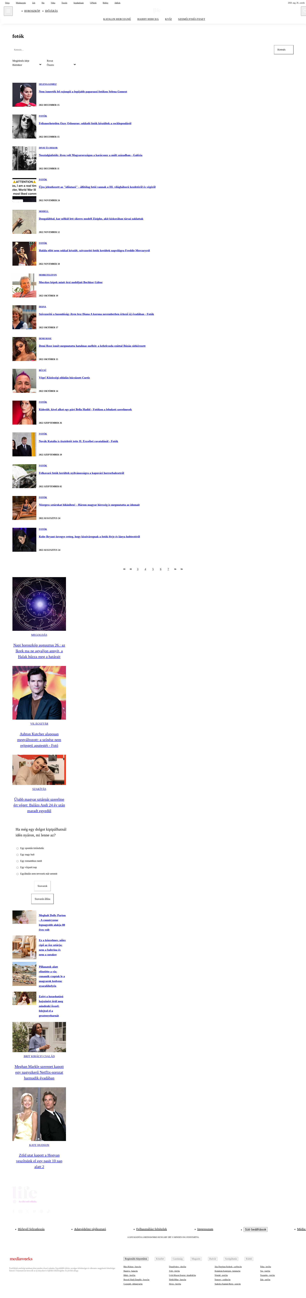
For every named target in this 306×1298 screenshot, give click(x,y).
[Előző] (130, 569)
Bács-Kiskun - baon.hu (132, 1267)
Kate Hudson (39, 1145)
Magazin (196, 1258)
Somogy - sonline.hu (222, 1280)
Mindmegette (21, 3)
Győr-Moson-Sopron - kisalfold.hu (182, 1275)
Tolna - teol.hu (265, 1267)
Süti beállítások (255, 1229)
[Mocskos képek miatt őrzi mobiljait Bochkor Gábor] (24, 285)
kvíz (168, 19)
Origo (7, 3)
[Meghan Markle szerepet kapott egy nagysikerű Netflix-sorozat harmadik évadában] (39, 1037)
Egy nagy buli (27, 854)
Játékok (117, 3)
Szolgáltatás (231, 1258)
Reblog (105, 3)
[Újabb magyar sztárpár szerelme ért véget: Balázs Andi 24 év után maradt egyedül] (39, 770)
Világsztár (39, 723)
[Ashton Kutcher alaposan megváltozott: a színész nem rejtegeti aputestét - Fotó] (39, 693)
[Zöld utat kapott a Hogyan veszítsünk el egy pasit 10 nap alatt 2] (39, 1114)
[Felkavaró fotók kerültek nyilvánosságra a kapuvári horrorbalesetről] (24, 476)
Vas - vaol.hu (265, 1271)
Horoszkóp (32, 11)
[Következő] (175, 569)
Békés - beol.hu (129, 1275)
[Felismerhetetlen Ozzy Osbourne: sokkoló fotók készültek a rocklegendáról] (24, 126)
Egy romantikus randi (31, 861)
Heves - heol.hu (175, 1284)
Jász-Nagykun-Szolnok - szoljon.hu (228, 1267)
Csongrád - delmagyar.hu (133, 1284)
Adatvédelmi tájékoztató (90, 1229)
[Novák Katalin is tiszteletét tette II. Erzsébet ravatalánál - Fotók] (24, 444)
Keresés (281, 49)
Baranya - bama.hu (131, 1271)
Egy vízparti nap (28, 867)
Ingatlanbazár (79, 3)
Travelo (64, 3)
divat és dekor (48, 148)
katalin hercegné (117, 19)
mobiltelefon (48, 275)
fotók (43, 116)
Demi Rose (45, 338)
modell (44, 211)
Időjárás (51, 11)
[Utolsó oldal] (181, 569)
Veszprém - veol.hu (267, 1275)
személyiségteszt (191, 19)
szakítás (39, 789)
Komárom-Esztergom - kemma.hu (227, 1271)
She (43, 3)
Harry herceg (148, 19)
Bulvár (212, 1258)
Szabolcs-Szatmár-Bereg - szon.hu (228, 1284)
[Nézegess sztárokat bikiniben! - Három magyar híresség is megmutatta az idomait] (24, 508)
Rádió (249, 1258)
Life (33, 3)
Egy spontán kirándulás (32, 848)
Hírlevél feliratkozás (31, 1229)
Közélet (160, 1258)
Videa (53, 3)
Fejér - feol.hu (174, 1271)
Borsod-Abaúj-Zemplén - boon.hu (136, 1280)
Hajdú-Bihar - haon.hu (177, 1280)
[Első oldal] (124, 569)
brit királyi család (39, 1056)
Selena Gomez (48, 84)
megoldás (39, 635)
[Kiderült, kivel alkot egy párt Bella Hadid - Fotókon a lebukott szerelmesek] (24, 413)
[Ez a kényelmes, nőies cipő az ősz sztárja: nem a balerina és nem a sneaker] (24, 947)
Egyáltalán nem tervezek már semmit (38, 873)
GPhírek (93, 3)
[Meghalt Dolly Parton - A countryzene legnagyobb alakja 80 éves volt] (24, 917)
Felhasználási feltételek (151, 1229)
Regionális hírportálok (136, 1258)
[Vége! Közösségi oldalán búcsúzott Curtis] (24, 381)
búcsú (42, 370)
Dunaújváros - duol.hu (177, 1267)
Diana (42, 307)
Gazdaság (178, 1258)
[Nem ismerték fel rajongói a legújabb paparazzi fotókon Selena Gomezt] (24, 95)
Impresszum (205, 1229)
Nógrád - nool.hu (221, 1275)
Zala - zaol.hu (265, 1280)
